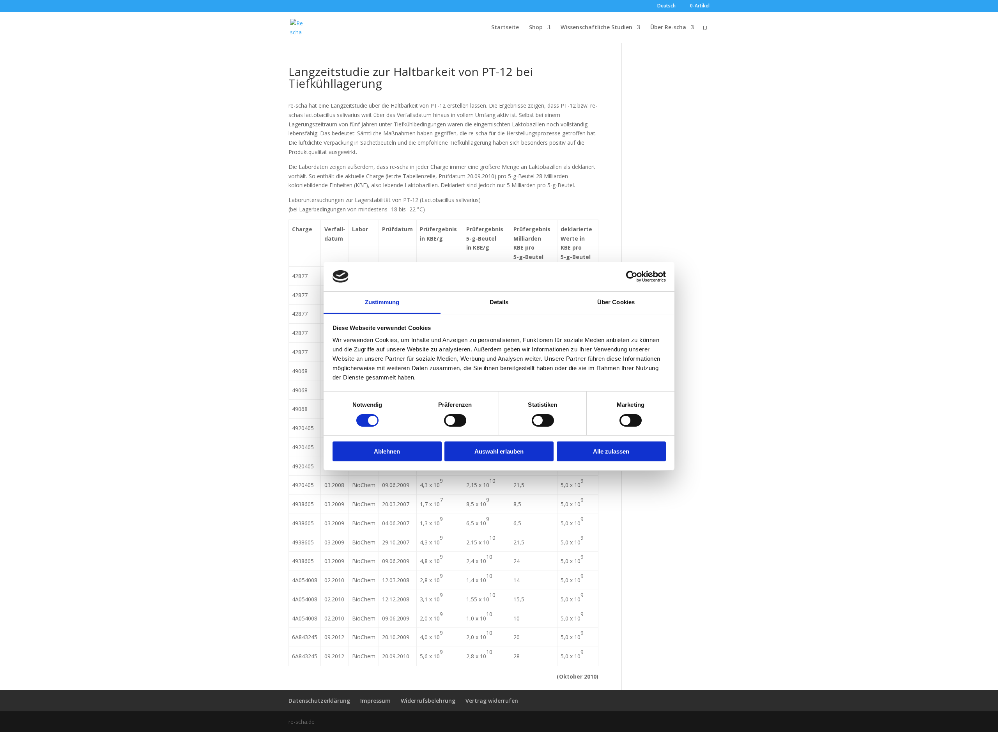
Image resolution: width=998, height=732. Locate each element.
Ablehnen (387, 451)
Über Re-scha (668, 28)
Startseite (505, 28)
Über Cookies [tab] (616, 302)
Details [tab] (499, 302)
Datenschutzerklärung (319, 700)
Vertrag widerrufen (491, 700)
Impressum (375, 700)
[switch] (455, 420)
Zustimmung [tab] (382, 302)
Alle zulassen (611, 451)
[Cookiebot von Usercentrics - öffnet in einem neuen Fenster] (632, 276)
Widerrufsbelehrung (428, 700)
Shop (536, 28)
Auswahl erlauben (499, 451)
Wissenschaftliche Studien (596, 28)
